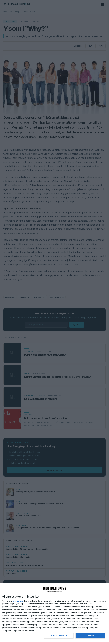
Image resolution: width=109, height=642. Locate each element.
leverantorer (18, 601)
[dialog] (54, 612)
